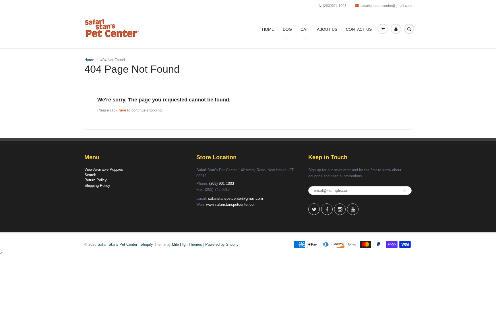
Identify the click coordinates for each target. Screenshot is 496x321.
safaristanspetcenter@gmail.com (386, 6)
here (122, 110)
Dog (287, 29)
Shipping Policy (97, 185)
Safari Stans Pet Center (117, 244)
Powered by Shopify (222, 244)
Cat (304, 29)
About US (327, 29)
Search (90, 175)
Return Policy (95, 180)
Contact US (359, 29)
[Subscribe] (404, 190)
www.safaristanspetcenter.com (231, 204)
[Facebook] (327, 209)
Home (268, 29)
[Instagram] (340, 209)
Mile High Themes (187, 244)
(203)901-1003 (334, 6)
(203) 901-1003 (221, 183)
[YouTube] (353, 209)
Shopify (146, 244)
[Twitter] (314, 209)
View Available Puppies (103, 169)
